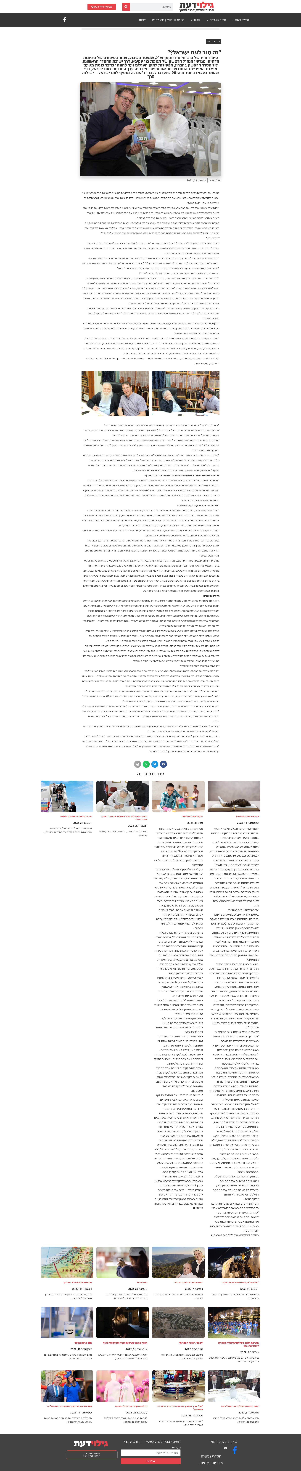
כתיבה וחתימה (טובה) (247, 816)
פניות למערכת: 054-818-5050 (91, 1455)
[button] (163, 764)
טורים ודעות (242, 20)
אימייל (176, 1447)
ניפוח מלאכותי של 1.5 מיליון (78, 1282)
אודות (142, 20)
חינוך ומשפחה (218, 20)
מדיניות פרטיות (211, 1463)
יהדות (197, 20)
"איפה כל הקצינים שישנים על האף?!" (240, 1282)
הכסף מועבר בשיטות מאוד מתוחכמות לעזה (125, 1342)
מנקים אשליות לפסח (192, 816)
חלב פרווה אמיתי (83, 1342)
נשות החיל (142, 1282)
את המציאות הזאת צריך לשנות (76, 816)
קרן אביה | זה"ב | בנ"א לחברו (168, 20)
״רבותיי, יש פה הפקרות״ (191, 1342)
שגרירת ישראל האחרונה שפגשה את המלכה (69, 1406)
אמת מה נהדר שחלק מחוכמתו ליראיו (240, 1406)
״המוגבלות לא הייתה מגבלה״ (188, 1282)
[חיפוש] (126, 7)
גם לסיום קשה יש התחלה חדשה (131, 1406)
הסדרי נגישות (211, 1456)
